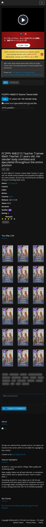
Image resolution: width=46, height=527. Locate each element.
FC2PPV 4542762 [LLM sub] (7, 321)
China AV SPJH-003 (38, 301)
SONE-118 (7, 302)
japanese (25, 384)
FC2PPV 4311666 (23, 280)
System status (18, 522)
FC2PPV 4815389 (23, 364)
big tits (40, 378)
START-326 (38, 344)
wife (12, 384)
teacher (33, 378)
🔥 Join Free (23, 45)
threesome (21, 381)
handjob (39, 381)
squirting (5, 384)
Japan (11, 196)
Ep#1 (5, 82)
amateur (23, 374)
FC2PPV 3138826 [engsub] (8, 258)
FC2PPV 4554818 (23, 322)
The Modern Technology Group (23, 72)
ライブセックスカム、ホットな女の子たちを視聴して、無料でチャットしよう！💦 (22, 39)
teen (13, 381)
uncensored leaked (35, 374)
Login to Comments (16, 408)
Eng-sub (14, 183)
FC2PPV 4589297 (38, 322)
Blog (29, 506)
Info (5, 99)
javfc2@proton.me (19, 454)
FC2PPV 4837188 (38, 364)
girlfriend (31, 381)
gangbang (6, 381)
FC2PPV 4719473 (7, 364)
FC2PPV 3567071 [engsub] (23, 258)
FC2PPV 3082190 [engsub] (38, 258)
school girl (6, 378)
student (25, 378)
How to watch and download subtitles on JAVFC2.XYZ (23, 75)
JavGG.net (23, 506)
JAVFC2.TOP (32, 54)
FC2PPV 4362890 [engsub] (23, 300)
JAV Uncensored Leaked (10, 506)
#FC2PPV (5, 222)
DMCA (41, 522)
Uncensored (14, 374)
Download (14, 82)
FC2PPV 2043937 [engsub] (8, 279)
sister (18, 384)
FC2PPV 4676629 (7, 343)
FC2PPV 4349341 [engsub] (38, 279)
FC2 (8, 183)
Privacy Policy (31, 522)
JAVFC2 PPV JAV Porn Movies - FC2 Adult (29, 520)
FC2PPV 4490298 (23, 343)
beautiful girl (16, 378)
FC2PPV (5, 374)
